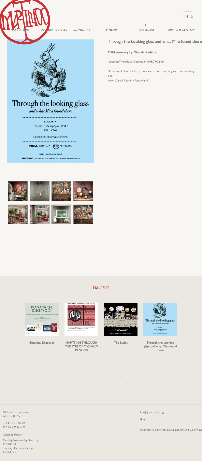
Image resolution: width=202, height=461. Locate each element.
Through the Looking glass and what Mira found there (160, 346)
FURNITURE (20, 30)
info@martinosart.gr (152, 412)
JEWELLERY (146, 30)
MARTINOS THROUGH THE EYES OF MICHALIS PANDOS (81, 346)
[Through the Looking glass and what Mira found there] (18, 191)
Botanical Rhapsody (41, 342)
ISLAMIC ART (81, 30)
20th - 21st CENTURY (182, 30)
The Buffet (121, 342)
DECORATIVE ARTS (53, 30)
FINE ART (112, 30)
